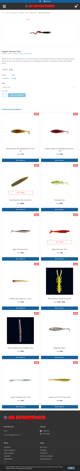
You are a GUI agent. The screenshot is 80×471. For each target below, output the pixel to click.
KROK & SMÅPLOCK (9, 450)
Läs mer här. (29, 468)
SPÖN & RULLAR (8, 453)
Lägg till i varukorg (17, 95)
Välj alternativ (20, 160)
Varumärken (8, 459)
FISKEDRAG (21, 13)
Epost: (6, 431)
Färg (3, 83)
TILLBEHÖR (7, 456)
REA (5, 462)
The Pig (14, 78)
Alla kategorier (13, 13)
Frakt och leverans (46, 456)
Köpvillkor (43, 453)
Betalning (43, 450)
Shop (7, 13)
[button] (40, 1)
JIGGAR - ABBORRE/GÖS (31, 13)
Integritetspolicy (45, 459)
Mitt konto (43, 447)
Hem (4, 13)
